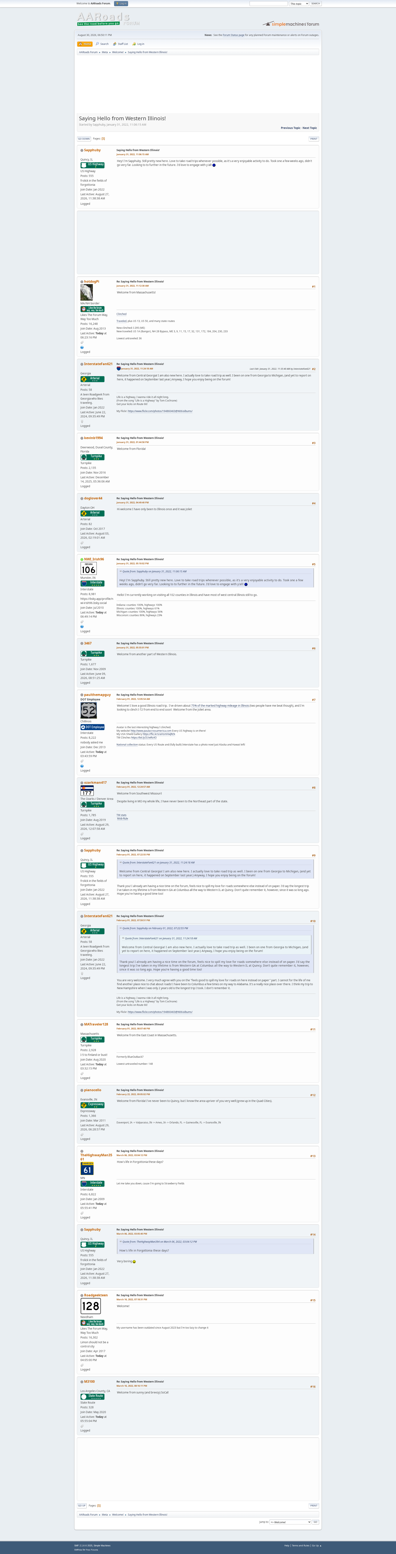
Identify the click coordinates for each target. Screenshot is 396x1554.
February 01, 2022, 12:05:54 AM (133, 698)
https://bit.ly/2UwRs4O (144, 737)
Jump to (263, 1522)
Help (286, 1545)
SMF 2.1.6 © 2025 (83, 1545)
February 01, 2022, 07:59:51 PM (133, 920)
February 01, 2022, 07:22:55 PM (133, 854)
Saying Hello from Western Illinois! (138, 150)
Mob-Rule (122, 818)
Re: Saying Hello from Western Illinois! (140, 281)
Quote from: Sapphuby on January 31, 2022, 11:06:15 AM (154, 571)
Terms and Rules (300, 1545)
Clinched (121, 314)
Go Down (84, 138)
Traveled (121, 321)
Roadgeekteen (96, 1295)
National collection (127, 744)
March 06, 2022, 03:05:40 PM (132, 1233)
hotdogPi (91, 281)
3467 (88, 643)
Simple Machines (102, 1545)
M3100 (89, 1381)
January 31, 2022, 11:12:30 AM (133, 285)
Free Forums (92, 1550)
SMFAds (78, 1550)
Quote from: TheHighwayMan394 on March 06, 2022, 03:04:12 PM (160, 1241)
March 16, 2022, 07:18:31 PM (132, 1299)
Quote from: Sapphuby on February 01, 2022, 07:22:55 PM (155, 928)
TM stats (121, 815)
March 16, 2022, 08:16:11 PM (132, 1385)
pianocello (92, 1090)
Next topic (310, 128)
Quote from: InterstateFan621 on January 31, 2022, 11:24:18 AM (158, 862)
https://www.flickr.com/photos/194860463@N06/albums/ (160, 411)
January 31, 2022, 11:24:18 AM (137, 368)
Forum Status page (233, 35)
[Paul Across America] (82, 765)
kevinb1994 (93, 438)
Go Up (81, 1505)
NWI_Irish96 (94, 559)
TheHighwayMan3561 (96, 1157)
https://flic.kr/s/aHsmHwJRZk (159, 734)
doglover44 (93, 498)
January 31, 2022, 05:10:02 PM (133, 563)
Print (313, 138)
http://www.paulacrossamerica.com (151, 730)
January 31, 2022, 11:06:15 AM (133, 154)
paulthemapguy (97, 694)
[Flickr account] (82, 347)
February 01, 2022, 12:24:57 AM (133, 786)
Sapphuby (92, 150)
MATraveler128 (96, 1024)
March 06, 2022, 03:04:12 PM (132, 1155)
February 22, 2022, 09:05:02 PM (133, 1094)
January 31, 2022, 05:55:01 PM (133, 647)
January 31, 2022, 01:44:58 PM (133, 442)
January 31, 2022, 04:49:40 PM (133, 502)
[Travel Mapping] (82, 626)
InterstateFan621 (98, 364)
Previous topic (291, 128)
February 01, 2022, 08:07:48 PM (133, 1028)
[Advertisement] (198, 85)
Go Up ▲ (317, 1545)
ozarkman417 (95, 782)
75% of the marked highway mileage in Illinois (220, 705)
